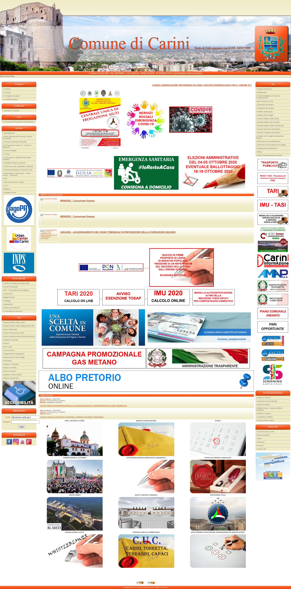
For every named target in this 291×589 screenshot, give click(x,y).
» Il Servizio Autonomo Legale (13, 182)
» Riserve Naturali (8, 371)
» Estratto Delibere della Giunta (267, 119)
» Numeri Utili (261, 449)
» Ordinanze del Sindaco (265, 108)
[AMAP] (273, 273)
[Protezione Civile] (220, 513)
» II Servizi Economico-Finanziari (14, 142)
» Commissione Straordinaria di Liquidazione (18, 122)
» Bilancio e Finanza (263, 413)
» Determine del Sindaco (265, 105)
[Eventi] (77, 439)
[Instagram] (16, 442)
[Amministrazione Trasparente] (273, 286)
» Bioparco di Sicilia (9, 368)
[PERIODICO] (273, 261)
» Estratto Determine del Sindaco (268, 129)
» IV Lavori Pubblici (9, 150)
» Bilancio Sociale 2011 (10, 378)
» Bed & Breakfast (262, 435)
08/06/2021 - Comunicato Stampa (77, 200)
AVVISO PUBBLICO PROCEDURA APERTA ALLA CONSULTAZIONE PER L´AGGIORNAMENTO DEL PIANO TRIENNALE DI (83, 405)
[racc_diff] (273, 219)
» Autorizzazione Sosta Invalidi (13, 357)
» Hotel (258, 438)
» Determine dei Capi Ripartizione (268, 141)
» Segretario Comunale (10, 110)
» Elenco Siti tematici (9, 329)
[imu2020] (169, 298)
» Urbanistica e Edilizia (264, 417)
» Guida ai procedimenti (11, 308)
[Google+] (29, 442)
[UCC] (19, 239)
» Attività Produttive (263, 405)
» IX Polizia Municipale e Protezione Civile (17, 170)
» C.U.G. (5, 185)
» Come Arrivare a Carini (265, 432)
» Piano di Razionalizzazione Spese (269, 155)
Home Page (9, 76)
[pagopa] (19, 210)
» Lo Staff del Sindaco (10, 99)
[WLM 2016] (273, 239)
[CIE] (199, 327)
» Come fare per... (8, 350)
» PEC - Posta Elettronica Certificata (15, 290)
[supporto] (145, 119)
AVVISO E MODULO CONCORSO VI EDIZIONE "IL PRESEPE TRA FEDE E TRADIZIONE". (72, 417)
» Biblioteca (6, 189)
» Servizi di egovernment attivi (13, 333)
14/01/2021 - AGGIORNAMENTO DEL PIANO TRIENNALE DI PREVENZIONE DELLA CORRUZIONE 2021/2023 (118, 232)
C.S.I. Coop (137, 587)
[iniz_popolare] (181, 267)
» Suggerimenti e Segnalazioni (13, 354)
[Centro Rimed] (77, 513)
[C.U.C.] (148, 551)
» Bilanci (259, 152)
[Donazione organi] (93, 327)
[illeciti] (77, 551)
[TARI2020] (79, 298)
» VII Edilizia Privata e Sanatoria (13, 163)
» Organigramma (8, 133)
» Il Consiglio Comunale (10, 96)
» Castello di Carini (9, 192)
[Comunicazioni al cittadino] (77, 476)
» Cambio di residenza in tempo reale (15, 283)
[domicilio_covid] (146, 173)
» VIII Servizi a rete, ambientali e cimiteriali (17, 166)
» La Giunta (6, 92)
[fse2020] (79, 173)
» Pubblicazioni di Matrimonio (266, 148)
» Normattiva (7, 361)
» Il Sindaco (6, 89)
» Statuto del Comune (264, 89)
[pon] (114, 267)
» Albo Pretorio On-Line (264, 101)
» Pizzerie (259, 445)
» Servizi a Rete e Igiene (265, 420)
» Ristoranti (260, 442)
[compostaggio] (213, 298)
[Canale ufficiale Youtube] (22, 442)
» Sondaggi (6, 301)
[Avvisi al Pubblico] (148, 476)
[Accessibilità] (19, 393)
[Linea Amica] (273, 466)
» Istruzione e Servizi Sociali (266, 401)
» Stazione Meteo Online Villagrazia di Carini (18, 326)
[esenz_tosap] (124, 298)
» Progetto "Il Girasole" (10, 364)
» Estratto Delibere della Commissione (270, 125)
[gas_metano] (94, 359)
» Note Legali (7, 347)
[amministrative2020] (213, 173)
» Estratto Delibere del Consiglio (267, 122)
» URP (4, 179)
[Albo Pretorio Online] (146, 381)
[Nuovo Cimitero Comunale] (148, 512)
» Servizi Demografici (10, 287)
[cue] (100, 119)
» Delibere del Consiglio (264, 115)
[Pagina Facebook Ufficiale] (9, 442)
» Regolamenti (261, 92)
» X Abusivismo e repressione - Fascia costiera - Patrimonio (16, 174)
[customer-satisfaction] (220, 551)
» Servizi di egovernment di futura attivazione (18, 336)
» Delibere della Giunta (264, 112)
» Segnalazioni (7, 304)
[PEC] (220, 476)
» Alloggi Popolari (8, 297)
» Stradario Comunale (10, 340)
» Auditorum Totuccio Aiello (12, 375)
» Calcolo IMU (7, 294)
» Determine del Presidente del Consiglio (271, 145)
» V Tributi (6, 154)
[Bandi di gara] (148, 439)
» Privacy (5, 343)
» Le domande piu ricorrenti (12, 311)
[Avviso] (190, 119)
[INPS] (19, 263)
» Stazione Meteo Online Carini (13, 322)
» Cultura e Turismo (263, 398)
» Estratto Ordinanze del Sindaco (268, 132)
